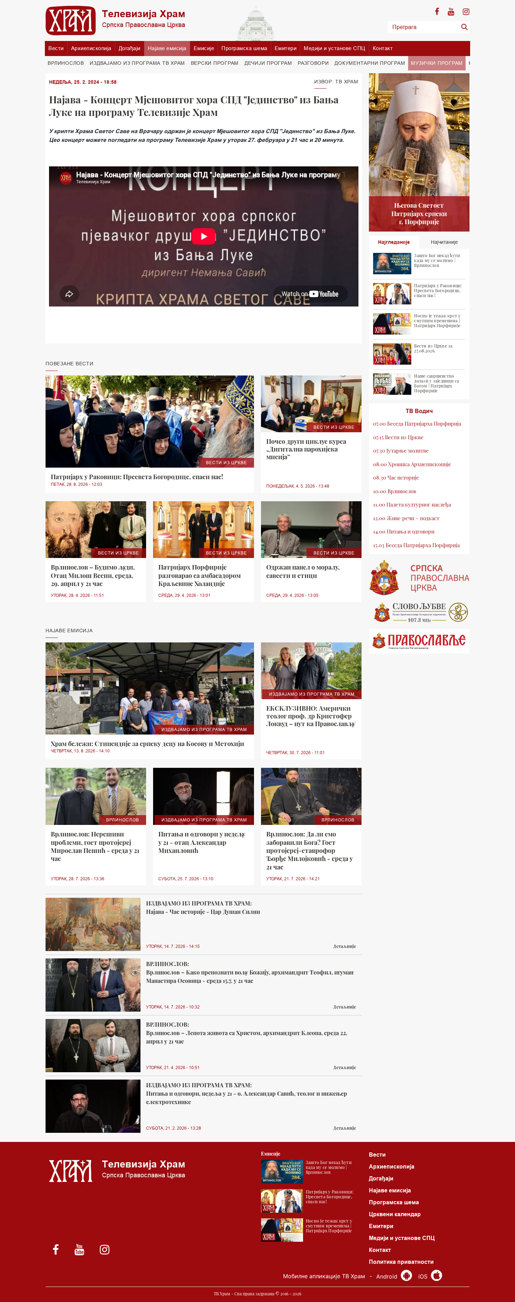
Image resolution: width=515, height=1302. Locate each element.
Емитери (286, 48)
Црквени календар (395, 1214)
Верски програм (215, 63)
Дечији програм (268, 63)
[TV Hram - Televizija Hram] (115, 20)
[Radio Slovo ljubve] (419, 612)
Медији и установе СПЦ (334, 48)
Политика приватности (401, 1262)
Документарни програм (370, 63)
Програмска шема (244, 48)
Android (387, 1276)
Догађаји (129, 48)
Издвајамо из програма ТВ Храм (137, 63)
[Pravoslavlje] (419, 641)
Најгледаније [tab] (394, 242)
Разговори (313, 63)
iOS (423, 1276)
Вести (56, 48)
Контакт (383, 48)
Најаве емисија (167, 48)
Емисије (204, 48)
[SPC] (419, 577)
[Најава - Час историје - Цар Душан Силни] (93, 924)
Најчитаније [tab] (444, 242)
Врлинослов (66, 63)
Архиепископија (91, 48)
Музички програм (437, 63)
